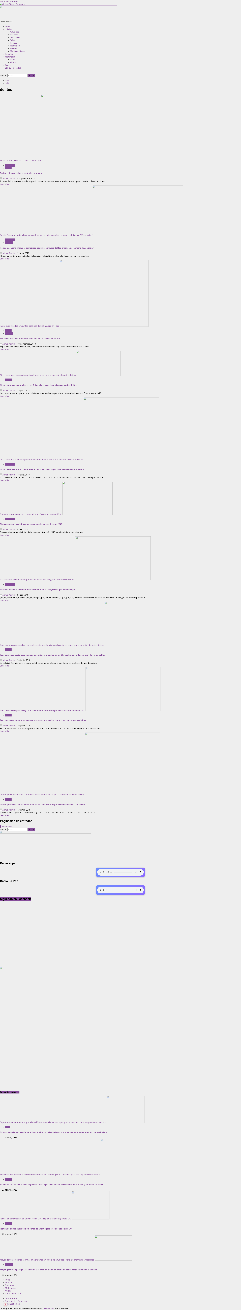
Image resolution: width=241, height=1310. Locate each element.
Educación (14, 48)
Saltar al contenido (9, 1)
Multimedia (10, 57)
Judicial (8, 168)
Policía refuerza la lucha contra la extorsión (20, 160)
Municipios (15, 46)
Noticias (9, 242)
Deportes (9, 54)
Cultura (13, 40)
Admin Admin (8, 178)
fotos (12, 59)
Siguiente (7, 826)
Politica (13, 43)
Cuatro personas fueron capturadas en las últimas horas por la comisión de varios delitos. (42, 794)
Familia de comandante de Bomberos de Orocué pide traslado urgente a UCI (35, 1218)
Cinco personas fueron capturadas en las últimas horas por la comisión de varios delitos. (41, 459)
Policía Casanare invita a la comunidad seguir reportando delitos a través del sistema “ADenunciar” (46, 235)
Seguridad (10, 464)
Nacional (14, 35)
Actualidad (14, 32)
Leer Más (4, 184)
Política (8, 1179)
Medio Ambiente (17, 51)
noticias (8, 29)
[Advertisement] (58, 18)
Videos (13, 62)
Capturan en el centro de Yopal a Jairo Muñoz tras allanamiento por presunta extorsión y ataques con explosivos (53, 1122)
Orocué (8, 1223)
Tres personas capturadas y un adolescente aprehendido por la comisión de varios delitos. (42, 710)
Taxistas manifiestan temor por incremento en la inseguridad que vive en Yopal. (37, 579)
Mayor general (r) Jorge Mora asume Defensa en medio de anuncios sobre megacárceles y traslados (47, 1259)
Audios (8, 65)
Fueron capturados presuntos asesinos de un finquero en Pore (29, 326)
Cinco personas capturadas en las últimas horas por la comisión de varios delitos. (38, 375)
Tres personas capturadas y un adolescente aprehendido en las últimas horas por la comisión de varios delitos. (52, 645)
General (8, 380)
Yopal (7, 1127)
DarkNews (49, 1308)
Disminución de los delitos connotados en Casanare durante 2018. (31, 514)
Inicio (7, 26)
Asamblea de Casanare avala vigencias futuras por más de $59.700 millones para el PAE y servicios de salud (50, 1174)
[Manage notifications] (6, 1304)
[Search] (1, 72)
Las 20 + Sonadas (13, 68)
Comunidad (15, 37)
